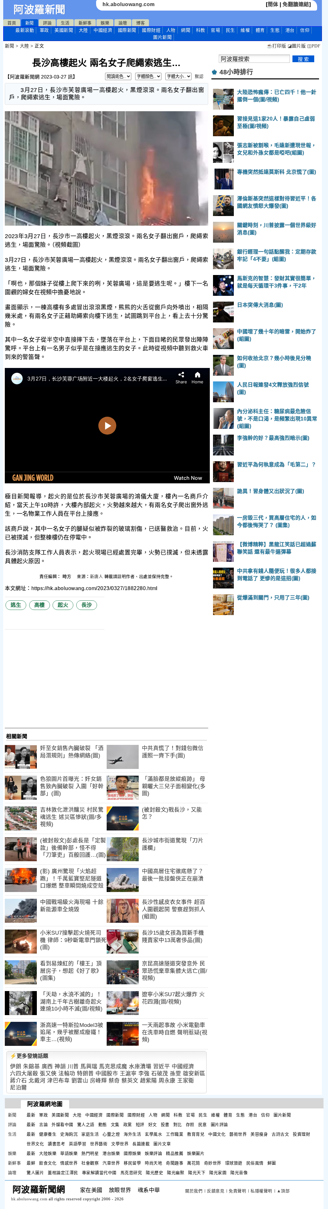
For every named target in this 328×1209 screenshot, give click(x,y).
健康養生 (47, 1134)
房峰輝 (98, 1081)
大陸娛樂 (47, 1153)
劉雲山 (79, 1081)
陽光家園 (217, 1172)
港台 (290, 30)
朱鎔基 (31, 1066)
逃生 (16, 605)
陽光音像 (239, 1172)
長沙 (86, 605)
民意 (202, 1124)
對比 (177, 1124)
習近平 (161, 1066)
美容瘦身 (259, 1134)
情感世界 (69, 1163)
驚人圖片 (35, 1172)
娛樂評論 (153, 1153)
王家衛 (185, 1081)
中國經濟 (103, 30)
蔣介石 (18, 1081)
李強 (144, 1074)
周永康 (167, 1081)
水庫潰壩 (140, 1066)
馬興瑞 (88, 1066)
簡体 (273, 4)
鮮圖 (271, 1163)
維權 (245, 30)
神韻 (60, 1066)
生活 (65, 23)
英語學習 (77, 1143)
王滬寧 (128, 1074)
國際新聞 (127, 30)
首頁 (11, 23)
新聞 (29, 23)
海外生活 (132, 1134)
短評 (140, 1124)
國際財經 (151, 30)
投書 (165, 1124)
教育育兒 (195, 1134)
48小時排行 (236, 72)
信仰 (304, 30)
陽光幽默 (175, 1172)
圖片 (162, 37)
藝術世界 (238, 1134)
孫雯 (175, 1074)
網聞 (185, 30)
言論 (43, 1124)
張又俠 (48, 1074)
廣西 (47, 1066)
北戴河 (37, 1081)
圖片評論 (219, 1124)
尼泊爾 (18, 1088)
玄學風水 (153, 1134)
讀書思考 (56, 1143)
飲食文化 (47, 1163)
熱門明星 (90, 1153)
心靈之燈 (111, 1134)
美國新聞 (63, 30)
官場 (215, 30)
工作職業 (174, 1134)
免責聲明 (237, 1190)
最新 (24, 30)
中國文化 (217, 1134)
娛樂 (105, 23)
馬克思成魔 (113, 1066)
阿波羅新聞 (39, 9)
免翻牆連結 (296, 4)
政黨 (127, 1124)
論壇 (123, 23)
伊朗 (15, 1066)
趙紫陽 (148, 1081)
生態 (275, 30)
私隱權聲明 (261, 1190)
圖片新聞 (282, 1115)
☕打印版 (276, 46)
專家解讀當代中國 (99, 1172)
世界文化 (35, 1143)
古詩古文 (280, 1134)
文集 (115, 1124)
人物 (171, 30)
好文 (152, 1124)
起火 (63, 605)
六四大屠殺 (24, 1074)
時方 (67, 576)
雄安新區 (194, 1074)
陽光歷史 (154, 1172)
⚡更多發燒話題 (29, 1056)
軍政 (44, 30)
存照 (190, 1124)
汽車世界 (111, 1163)
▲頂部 (283, 1190)
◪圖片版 (297, 46)
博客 (140, 23)
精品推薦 (174, 1153)
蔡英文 (129, 1081)
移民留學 (132, 1163)
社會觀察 (90, 1163)
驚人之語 (85, 1124)
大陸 (83, 30)
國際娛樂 (132, 1153)
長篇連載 (141, 1143)
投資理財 (301, 1134)
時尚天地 (153, 1163)
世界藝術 (98, 1143)
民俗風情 (255, 1163)
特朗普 (85, 1074)
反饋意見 (215, 1190)
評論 (47, 23)
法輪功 (66, 1074)
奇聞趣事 (174, 1163)
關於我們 (193, 1190)
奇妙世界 (212, 1163)
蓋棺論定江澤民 (63, 1172)
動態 (102, 1124)
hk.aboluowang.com (128, 4)
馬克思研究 (131, 1172)
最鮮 (31, 1163)
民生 (230, 30)
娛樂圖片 (195, 1153)
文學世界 (119, 1143)
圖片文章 (162, 1143)
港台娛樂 (111, 1153)
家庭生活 (90, 1134)
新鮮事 (85, 23)
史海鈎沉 (69, 1134)
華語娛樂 (69, 1153)
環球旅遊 (233, 1163)
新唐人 (96, 576)
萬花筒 (193, 1163)
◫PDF (313, 46)
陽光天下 (196, 1172)
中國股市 (106, 1074)
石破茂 (159, 1074)
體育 (260, 30)
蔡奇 (114, 1081)
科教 (200, 30)
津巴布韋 (58, 1081)
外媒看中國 (62, 1124)
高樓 (39, 605)
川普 (73, 1066)
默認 (199, 76)
